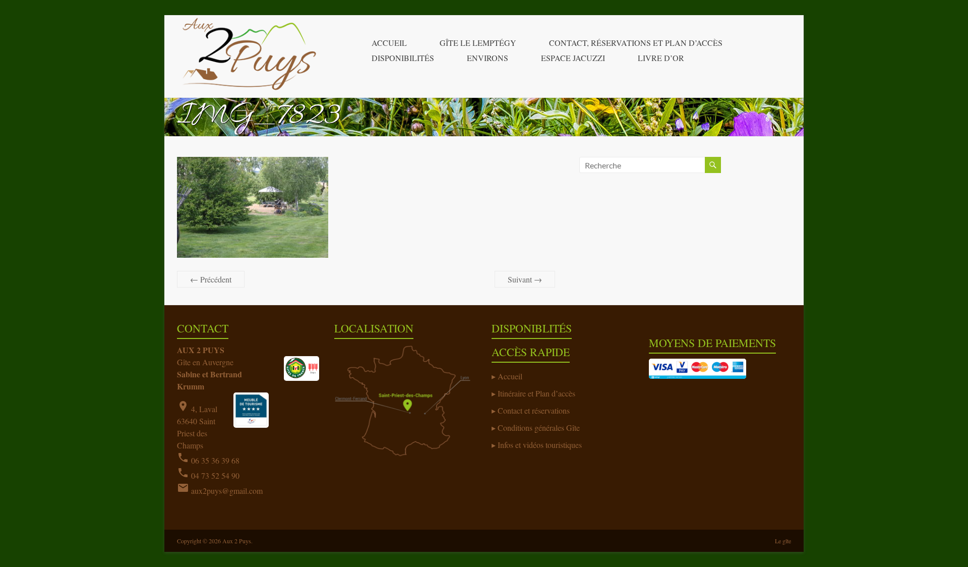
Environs (487, 57)
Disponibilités (403, 57)
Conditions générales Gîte (539, 427)
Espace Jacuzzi (573, 57)
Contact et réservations (534, 410)
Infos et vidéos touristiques (540, 444)
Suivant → (525, 279)
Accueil (389, 42)
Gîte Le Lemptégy (478, 42)
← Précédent (210, 279)
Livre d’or (661, 57)
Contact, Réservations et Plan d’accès (635, 42)
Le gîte (783, 541)
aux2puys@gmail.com (227, 490)
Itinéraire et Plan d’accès (536, 393)
